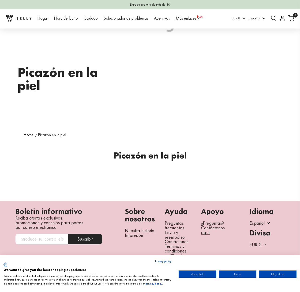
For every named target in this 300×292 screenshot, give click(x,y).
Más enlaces (186, 18)
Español (254, 18)
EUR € (235, 18)
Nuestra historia (139, 230)
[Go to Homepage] (19, 18)
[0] (291, 18)
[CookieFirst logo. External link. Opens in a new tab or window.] (5, 265)
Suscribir (85, 239)
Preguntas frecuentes (174, 225)
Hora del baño (66, 18)
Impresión (134, 235)
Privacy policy (163, 261)
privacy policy (154, 283)
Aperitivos (162, 18)
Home (28, 135)
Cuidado (91, 18)
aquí (205, 233)
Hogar (42, 18)
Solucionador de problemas (126, 18)
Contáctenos (176, 241)
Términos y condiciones (176, 248)
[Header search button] (273, 18)
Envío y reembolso (175, 234)
